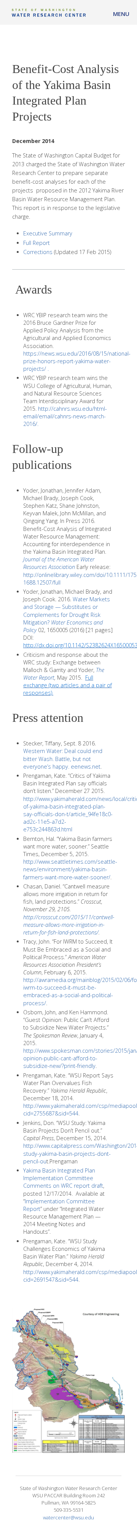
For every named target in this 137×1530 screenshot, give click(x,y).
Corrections (38, 252)
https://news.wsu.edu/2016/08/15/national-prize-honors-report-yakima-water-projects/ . (77, 361)
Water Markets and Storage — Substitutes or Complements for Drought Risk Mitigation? (66, 611)
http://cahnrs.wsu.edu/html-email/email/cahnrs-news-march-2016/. (65, 416)
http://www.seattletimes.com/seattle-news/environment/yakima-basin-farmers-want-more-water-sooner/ (70, 869)
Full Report (36, 242)
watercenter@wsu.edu (68, 1517)
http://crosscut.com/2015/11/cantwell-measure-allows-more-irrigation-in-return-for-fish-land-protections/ (69, 925)
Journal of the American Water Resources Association (58, 563)
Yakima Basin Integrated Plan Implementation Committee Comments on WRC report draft (63, 1178)
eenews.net (85, 766)
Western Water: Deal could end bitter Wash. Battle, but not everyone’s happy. (62, 758)
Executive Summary (47, 233)
